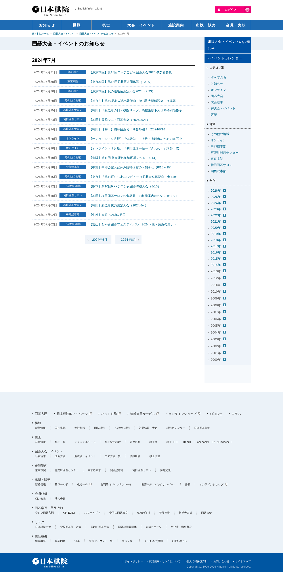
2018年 (216, 240)
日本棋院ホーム (40, 33)
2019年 (216, 234)
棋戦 (38, 423)
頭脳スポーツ (154, 526)
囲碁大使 (206, 512)
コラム (236, 414)
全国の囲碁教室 (118, 512)
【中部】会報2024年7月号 (107, 215)
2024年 (216, 203)
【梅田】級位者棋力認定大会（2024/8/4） (118, 205)
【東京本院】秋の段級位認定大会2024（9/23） (122, 91)
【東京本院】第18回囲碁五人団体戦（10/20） (121, 82)
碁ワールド (61, 484)
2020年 (216, 227)
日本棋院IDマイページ (72, 414)
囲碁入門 (41, 414)
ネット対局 (109, 414)
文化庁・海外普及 (181, 526)
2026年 (216, 190)
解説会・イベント (223, 108)
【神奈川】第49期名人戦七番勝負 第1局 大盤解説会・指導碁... (133, 101)
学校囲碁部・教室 (70, 526)
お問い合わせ (180, 541)
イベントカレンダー (226, 58)
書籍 (187, 484)
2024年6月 (99, 239)
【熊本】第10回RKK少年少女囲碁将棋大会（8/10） (125, 186)
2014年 (216, 265)
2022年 (216, 215)
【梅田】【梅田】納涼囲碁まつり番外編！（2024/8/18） (128, 129)
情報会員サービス (142, 414)
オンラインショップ (182, 414)
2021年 (216, 221)
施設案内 (41, 465)
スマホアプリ (92, 512)
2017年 (216, 246)
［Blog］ (187, 442)
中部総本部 (218, 146)
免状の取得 (143, 512)
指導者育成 (185, 512)
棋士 (38, 437)
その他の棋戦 (122, 427)
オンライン (218, 90)
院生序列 (135, 442)
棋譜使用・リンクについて (165, 561)
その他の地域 (220, 134)
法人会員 (60, 498)
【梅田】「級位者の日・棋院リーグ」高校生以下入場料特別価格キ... (137, 110)
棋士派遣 (154, 456)
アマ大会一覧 (113, 456)
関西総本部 (218, 171)
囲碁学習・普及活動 (49, 508)
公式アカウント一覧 (101, 541)
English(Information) (90, 8)
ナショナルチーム (85, 442)
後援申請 (135, 456)
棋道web (82, 484)
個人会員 (40, 498)
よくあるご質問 (153, 541)
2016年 (216, 252)
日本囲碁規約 (202, 427)
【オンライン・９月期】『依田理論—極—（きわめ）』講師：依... (135, 148)
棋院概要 (41, 536)
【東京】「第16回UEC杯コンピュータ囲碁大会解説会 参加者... (134, 177)
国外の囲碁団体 (127, 526)
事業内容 (60, 541)
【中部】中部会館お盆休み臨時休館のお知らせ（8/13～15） (131, 167)
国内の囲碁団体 (99, 526)
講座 (214, 114)
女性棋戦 (80, 427)
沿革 (77, 541)
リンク (39, 522)
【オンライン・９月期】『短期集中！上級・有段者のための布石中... (137, 139)
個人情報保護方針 (197, 561)
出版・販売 (42, 479)
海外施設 (165, 470)
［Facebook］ (201, 442)
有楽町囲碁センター (225, 152)
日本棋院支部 (43, 526)
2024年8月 (128, 239)
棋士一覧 (60, 442)
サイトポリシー (133, 561)
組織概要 (40, 541)
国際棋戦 (99, 427)
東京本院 (217, 158)
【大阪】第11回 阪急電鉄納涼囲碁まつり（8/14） (123, 158)
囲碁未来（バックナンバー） (159, 484)
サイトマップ (243, 561)
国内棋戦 (60, 427)
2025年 (216, 196)
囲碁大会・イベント (64, 33)
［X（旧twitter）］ (222, 442)
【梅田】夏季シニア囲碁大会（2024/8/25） (119, 120)
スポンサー (128, 541)
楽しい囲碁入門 (44, 512)
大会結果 (217, 102)
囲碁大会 (217, 96)
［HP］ (176, 442)
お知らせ (217, 83)
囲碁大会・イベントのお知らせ (96, 33)
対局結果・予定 (148, 427)
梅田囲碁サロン (221, 165)
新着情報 (40, 427)
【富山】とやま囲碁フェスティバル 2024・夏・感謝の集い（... (134, 224)
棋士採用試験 (113, 442)
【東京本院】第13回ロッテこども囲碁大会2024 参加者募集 (130, 72)
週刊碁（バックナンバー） (116, 484)
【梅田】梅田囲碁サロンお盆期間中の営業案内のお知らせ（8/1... (134, 196)
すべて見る (218, 77)
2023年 (216, 209)
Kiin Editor (69, 512)
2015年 (216, 258)
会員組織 (41, 494)
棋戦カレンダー (175, 427)
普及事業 (164, 512)
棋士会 (153, 442)
